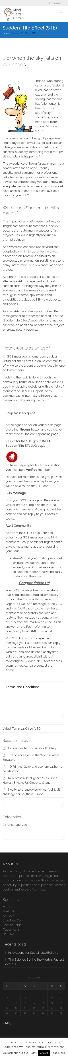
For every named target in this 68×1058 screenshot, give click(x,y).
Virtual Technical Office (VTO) (22, 728)
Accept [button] (44, 1053)
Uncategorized (17, 824)
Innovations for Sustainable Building (32, 748)
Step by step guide (21, 413)
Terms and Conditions (22, 687)
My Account (55, 3)
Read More (58, 1053)
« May (7, 1023)
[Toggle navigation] (61, 14)
